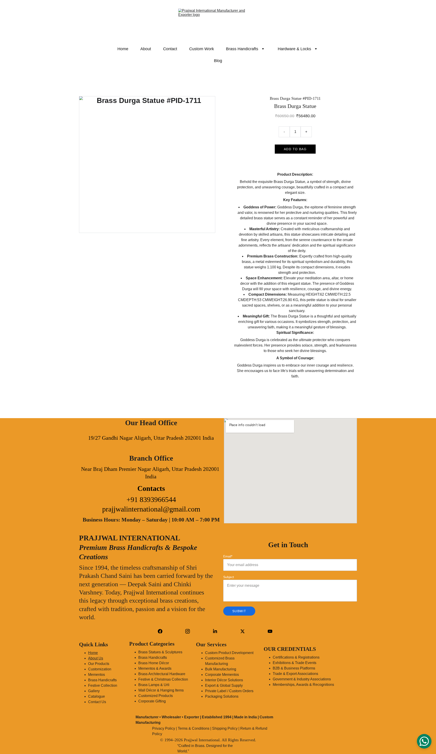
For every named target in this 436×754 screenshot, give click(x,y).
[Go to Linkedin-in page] (215, 631)
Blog (218, 60)
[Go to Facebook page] (160, 631)
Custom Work (201, 49)
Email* (227, 556)
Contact (170, 49)
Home (122, 49)
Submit (239, 611)
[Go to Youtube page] (270, 631)
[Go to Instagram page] (187, 631)
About (145, 49)
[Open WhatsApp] (424, 741)
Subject (228, 577)
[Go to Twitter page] (242, 631)
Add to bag (295, 149)
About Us (95, 658)
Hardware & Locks (294, 49)
